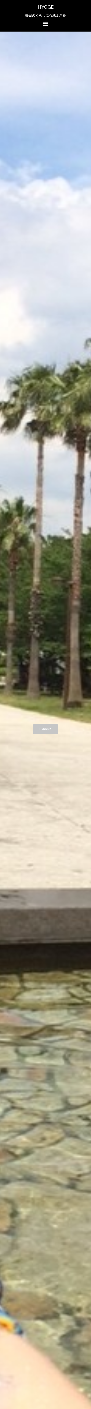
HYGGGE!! (45, 729)
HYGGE (46, 7)
